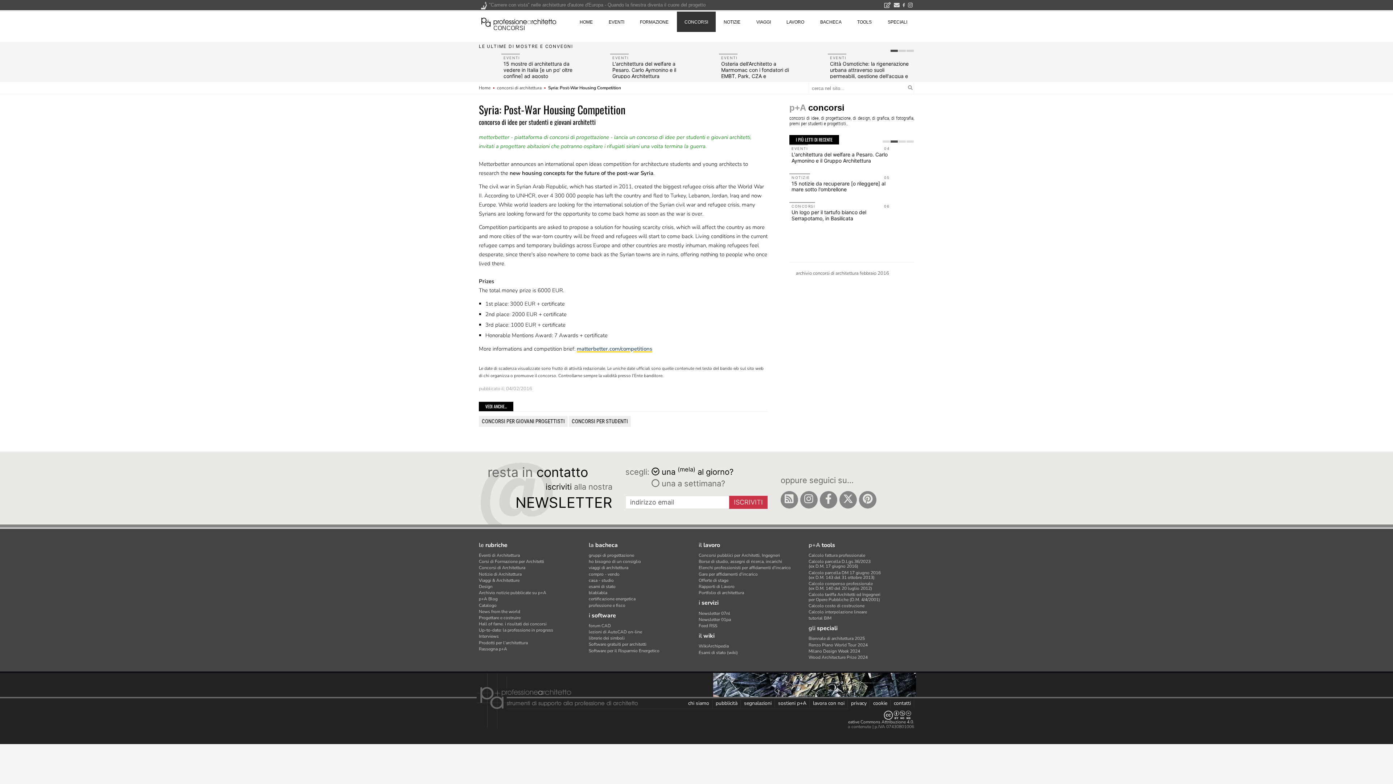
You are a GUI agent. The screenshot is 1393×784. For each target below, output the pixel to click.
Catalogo (488, 605)
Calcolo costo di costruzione (836, 606)
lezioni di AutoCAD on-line (615, 632)
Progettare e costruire (500, 618)
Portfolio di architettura (721, 593)
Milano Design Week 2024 (834, 651)
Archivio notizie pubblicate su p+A (512, 593)
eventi (616, 22)
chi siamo (698, 703)
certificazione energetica (612, 599)
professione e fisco (607, 605)
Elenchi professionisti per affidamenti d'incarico (745, 568)
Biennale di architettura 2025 (837, 638)
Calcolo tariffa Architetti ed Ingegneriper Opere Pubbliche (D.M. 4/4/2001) (844, 597)
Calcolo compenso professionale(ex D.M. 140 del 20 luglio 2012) (841, 586)
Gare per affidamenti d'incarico (728, 574)
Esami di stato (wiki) (718, 653)
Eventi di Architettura (499, 555)
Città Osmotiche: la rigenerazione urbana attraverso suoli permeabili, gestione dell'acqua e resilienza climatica (869, 73)
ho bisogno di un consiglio (615, 561)
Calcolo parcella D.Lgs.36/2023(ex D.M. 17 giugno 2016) (840, 564)
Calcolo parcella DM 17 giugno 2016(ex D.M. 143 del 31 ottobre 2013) (845, 575)
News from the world (499, 611)
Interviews (489, 636)
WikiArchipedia (714, 646)
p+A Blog (488, 599)
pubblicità (726, 703)
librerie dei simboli (607, 638)
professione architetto (519, 21)
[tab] (894, 51)
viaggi (763, 22)
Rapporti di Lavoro (717, 586)
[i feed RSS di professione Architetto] (789, 500)
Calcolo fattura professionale (837, 555)
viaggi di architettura (608, 568)
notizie (732, 22)
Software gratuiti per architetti (617, 644)
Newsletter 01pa (715, 619)
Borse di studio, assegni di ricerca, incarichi (740, 561)
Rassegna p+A (493, 649)
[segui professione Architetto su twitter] (848, 500)
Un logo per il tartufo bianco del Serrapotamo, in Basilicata (829, 215)
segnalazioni (758, 703)
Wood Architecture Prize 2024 (838, 657)
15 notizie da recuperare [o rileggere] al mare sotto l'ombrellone (838, 186)
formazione (654, 22)
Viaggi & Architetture (499, 580)
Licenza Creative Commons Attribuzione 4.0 (870, 722)
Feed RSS (708, 626)
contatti (902, 703)
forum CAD (600, 626)
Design (486, 586)
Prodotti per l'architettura (503, 643)
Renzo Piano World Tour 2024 (838, 645)
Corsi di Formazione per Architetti (511, 561)
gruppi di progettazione (611, 555)
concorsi (509, 28)
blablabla (598, 593)
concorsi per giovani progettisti (523, 421)
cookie (880, 703)
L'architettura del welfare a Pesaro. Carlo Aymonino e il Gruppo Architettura (644, 70)
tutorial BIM (820, 618)
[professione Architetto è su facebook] (828, 500)
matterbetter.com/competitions (614, 348)
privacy (859, 703)
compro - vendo (604, 574)
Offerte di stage (713, 580)
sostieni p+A (792, 703)
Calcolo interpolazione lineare (838, 612)
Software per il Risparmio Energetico (624, 651)
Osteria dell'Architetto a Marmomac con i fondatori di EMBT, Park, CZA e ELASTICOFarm (755, 73)
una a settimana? (692, 483)
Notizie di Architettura (500, 574)
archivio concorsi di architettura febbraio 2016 (842, 273)
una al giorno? (698, 471)
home (586, 22)
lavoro (795, 22)
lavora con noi (829, 703)
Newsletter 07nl (714, 613)
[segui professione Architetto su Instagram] (809, 500)
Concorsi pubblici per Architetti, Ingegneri (739, 555)
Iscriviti (748, 502)
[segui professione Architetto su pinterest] (867, 500)
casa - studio (601, 580)
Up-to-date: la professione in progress (516, 630)
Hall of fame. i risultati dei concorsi (513, 624)
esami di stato (602, 586)
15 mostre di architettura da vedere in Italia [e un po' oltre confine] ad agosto (538, 70)
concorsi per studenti (600, 421)
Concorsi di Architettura (502, 568)
